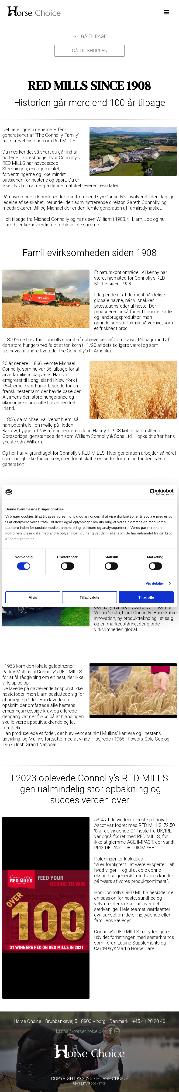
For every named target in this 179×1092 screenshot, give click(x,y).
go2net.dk (98, 1083)
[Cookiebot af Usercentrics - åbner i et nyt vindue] (153, 491)
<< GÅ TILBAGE (90, 36)
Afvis (33, 597)
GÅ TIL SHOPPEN (89, 50)
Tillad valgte (89, 597)
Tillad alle (146, 597)
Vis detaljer (155, 583)
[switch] (67, 566)
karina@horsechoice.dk (80, 1031)
